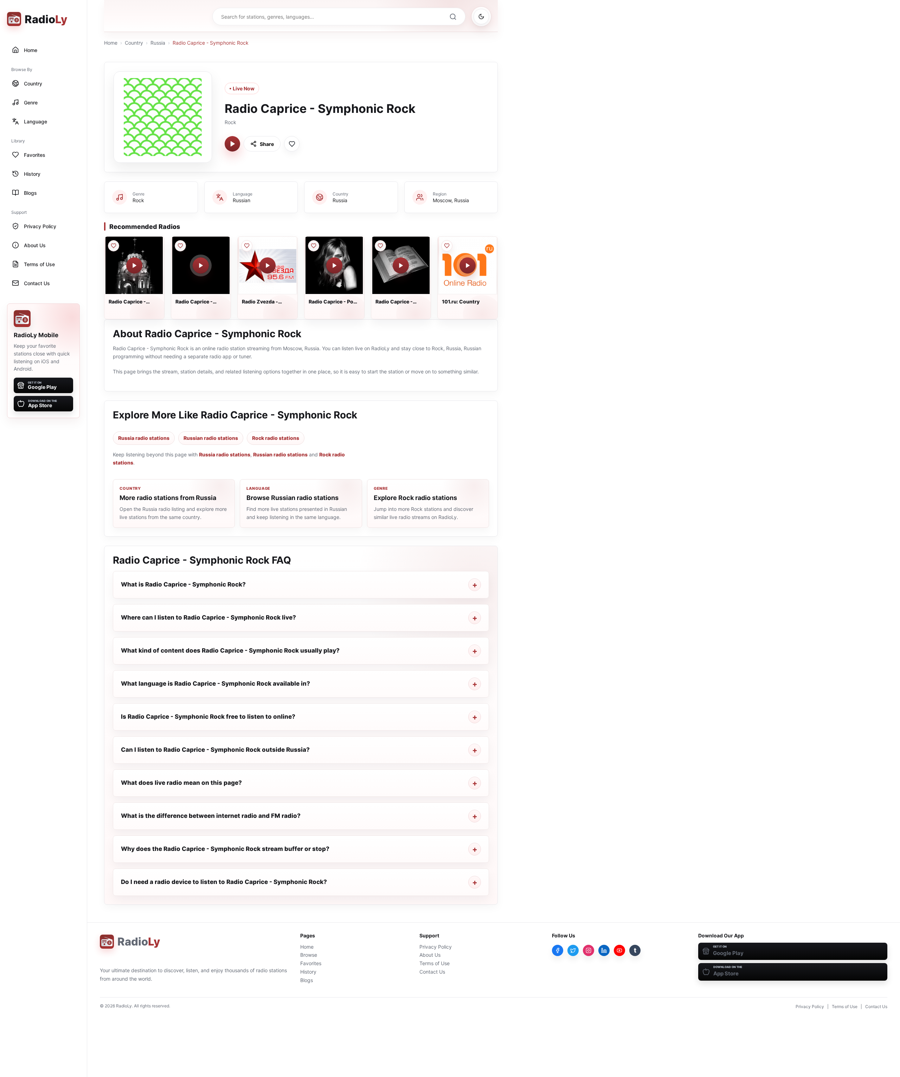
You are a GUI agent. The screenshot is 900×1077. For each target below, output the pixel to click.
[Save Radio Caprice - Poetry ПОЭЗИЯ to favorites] (380, 245)
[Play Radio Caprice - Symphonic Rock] (232, 144)
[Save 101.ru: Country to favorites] (446, 245)
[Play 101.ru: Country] (467, 265)
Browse (308, 955)
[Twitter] (573, 950)
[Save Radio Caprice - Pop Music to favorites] (313, 245)
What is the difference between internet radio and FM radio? (211, 815)
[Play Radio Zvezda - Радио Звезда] (267, 265)
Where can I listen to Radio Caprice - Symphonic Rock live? (208, 617)
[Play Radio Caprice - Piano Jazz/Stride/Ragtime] (201, 265)
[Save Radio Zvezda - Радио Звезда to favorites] (246, 245)
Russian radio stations (211, 438)
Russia (157, 43)
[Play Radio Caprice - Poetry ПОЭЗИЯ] (401, 265)
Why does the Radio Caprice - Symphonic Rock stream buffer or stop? (225, 848)
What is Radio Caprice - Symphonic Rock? (183, 584)
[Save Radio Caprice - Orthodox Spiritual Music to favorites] (113, 245)
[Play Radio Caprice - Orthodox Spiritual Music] (134, 265)
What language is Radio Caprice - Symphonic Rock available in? (215, 683)
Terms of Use (434, 963)
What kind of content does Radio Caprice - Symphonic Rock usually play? (230, 650)
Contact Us (432, 972)
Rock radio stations (275, 438)
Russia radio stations (143, 438)
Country (134, 43)
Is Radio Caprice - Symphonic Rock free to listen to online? (208, 716)
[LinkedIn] (604, 950)
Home (110, 43)
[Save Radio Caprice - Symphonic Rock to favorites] (292, 144)
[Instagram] (588, 950)
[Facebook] (557, 950)
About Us (430, 955)
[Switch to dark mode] (481, 16)
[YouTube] (619, 950)
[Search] (453, 17)
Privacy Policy (435, 947)
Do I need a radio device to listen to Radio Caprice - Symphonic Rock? (224, 881)
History (308, 972)
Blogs (306, 980)
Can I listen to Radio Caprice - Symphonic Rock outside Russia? (215, 749)
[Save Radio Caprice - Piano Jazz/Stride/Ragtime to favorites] (180, 245)
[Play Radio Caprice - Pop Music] (334, 265)
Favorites (310, 963)
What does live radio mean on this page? (181, 782)
